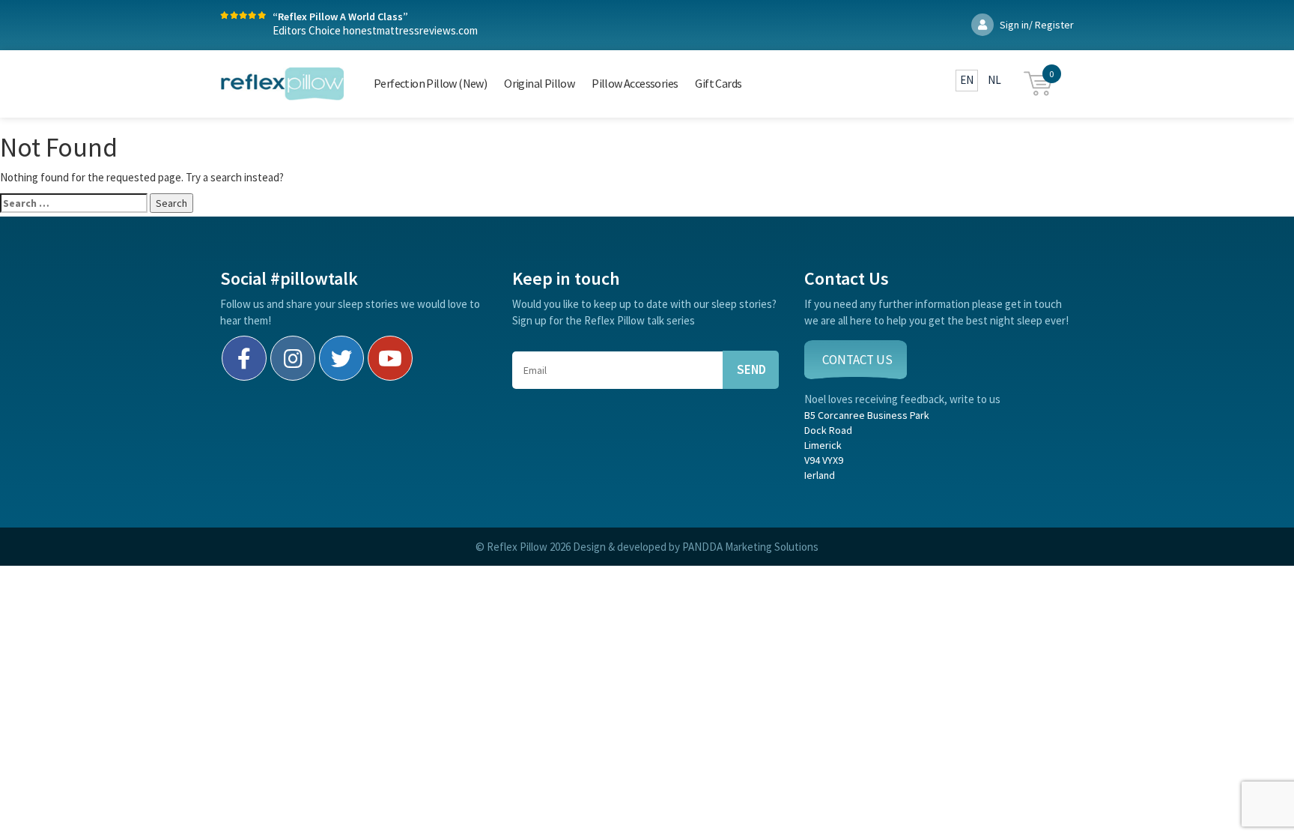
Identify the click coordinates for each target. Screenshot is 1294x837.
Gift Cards (718, 83)
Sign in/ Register (1035, 24)
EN (966, 80)
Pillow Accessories (635, 83)
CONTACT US (857, 359)
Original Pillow (539, 83)
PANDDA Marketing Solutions (750, 547)
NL (994, 80)
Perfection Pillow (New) (430, 83)
